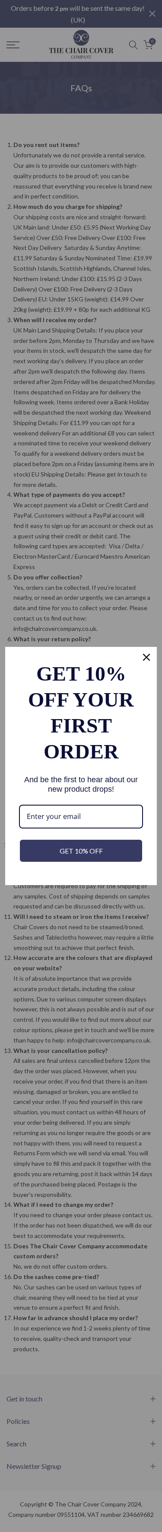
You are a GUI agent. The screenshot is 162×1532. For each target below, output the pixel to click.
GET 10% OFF (81, 851)
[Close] (146, 657)
